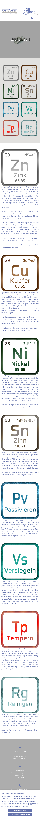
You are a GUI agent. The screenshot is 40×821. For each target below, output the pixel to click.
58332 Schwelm (20, 777)
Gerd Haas (20, 771)
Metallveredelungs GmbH (20, 773)
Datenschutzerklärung (21, 806)
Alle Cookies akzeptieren (20, 810)
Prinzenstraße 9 (20, 775)
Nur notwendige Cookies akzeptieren (20, 814)
